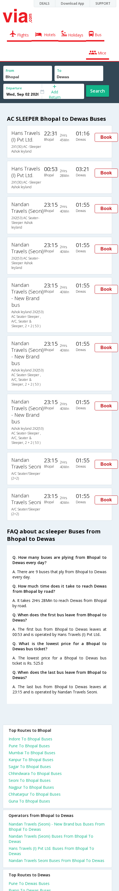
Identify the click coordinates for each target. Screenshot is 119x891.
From (10, 70)
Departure (14, 88)
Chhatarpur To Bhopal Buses (35, 794)
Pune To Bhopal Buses (29, 745)
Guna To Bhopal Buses (29, 801)
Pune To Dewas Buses (29, 883)
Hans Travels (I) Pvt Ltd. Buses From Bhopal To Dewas (51, 851)
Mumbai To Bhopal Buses (32, 752)
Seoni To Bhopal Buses (30, 780)
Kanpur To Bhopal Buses (31, 759)
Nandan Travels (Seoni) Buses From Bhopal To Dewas (51, 839)
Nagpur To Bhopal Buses (31, 787)
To (59, 70)
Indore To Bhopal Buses (30, 738)
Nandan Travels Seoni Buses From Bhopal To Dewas (56, 860)
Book (106, 137)
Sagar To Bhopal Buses (30, 766)
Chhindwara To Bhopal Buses (35, 773)
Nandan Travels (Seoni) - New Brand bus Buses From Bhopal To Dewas (57, 826)
